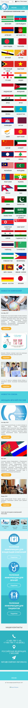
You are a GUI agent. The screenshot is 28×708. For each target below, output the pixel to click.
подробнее (6, 328)
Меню (14, 7)
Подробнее (14, 557)
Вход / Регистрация (21, 1)
